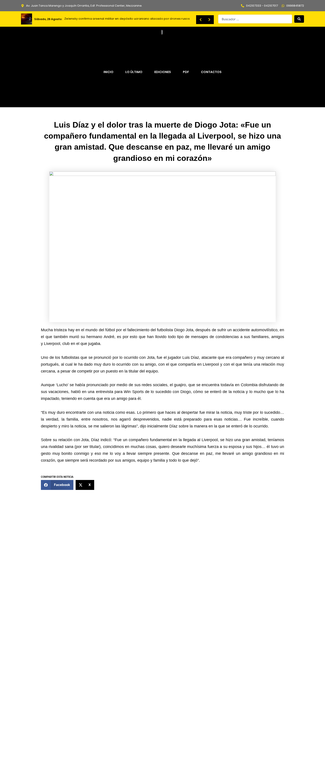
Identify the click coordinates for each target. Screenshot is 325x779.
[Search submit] (299, 19)
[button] (57, 485)
